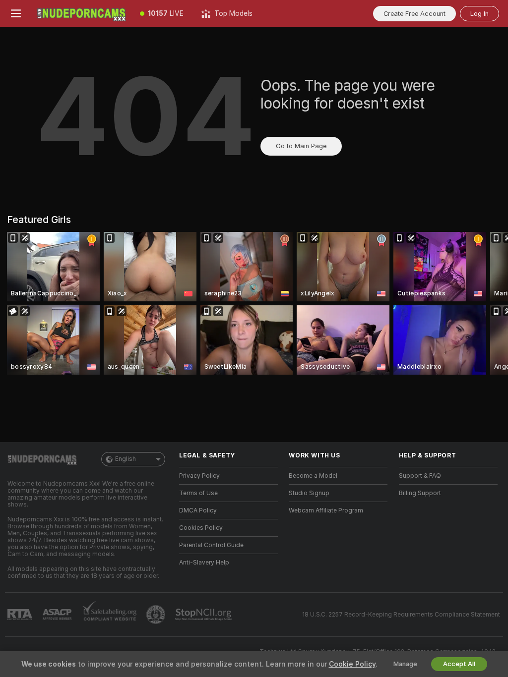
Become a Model (313, 475)
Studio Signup (309, 493)
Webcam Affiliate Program (326, 510)
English (125, 458)
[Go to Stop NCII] (204, 615)
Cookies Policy (201, 527)
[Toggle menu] (16, 13)
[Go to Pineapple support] (156, 614)
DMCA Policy (198, 510)
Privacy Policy (199, 475)
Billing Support (420, 493)
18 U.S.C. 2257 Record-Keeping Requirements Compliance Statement (401, 614)
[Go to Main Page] (81, 13)
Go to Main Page (301, 146)
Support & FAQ (420, 475)
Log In (479, 13)
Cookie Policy (352, 664)
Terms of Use (198, 493)
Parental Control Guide (211, 545)
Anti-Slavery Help (204, 562)
